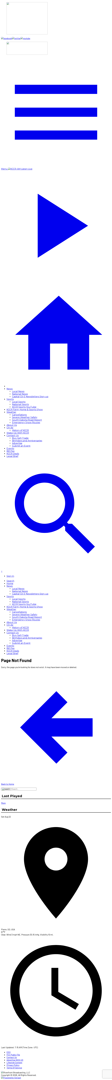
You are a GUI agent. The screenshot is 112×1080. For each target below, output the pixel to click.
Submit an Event (21, 446)
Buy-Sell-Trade (20, 438)
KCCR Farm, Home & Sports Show (25, 409)
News (10, 389)
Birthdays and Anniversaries (27, 440)
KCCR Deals (13, 453)
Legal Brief (12, 456)
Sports (10, 399)
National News (20, 394)
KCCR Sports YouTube (24, 407)
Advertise (17, 443)
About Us (12, 425)
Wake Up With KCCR (18, 433)
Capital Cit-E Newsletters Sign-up (30, 396)
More (3, 803)
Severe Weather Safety (24, 417)
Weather (11, 412)
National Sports (20, 404)
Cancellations (19, 414)
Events (10, 448)
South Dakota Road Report (27, 420)
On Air (10, 427)
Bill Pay (11, 451)
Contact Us (13, 435)
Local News (18, 391)
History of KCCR (20, 430)
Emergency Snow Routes (26, 422)
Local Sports (18, 401)
